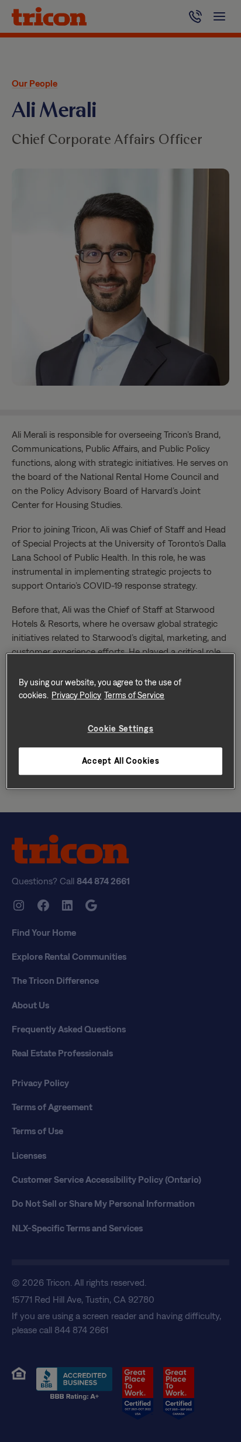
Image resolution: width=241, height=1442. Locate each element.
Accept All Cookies (121, 761)
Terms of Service (134, 695)
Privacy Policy (76, 695)
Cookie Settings (121, 728)
